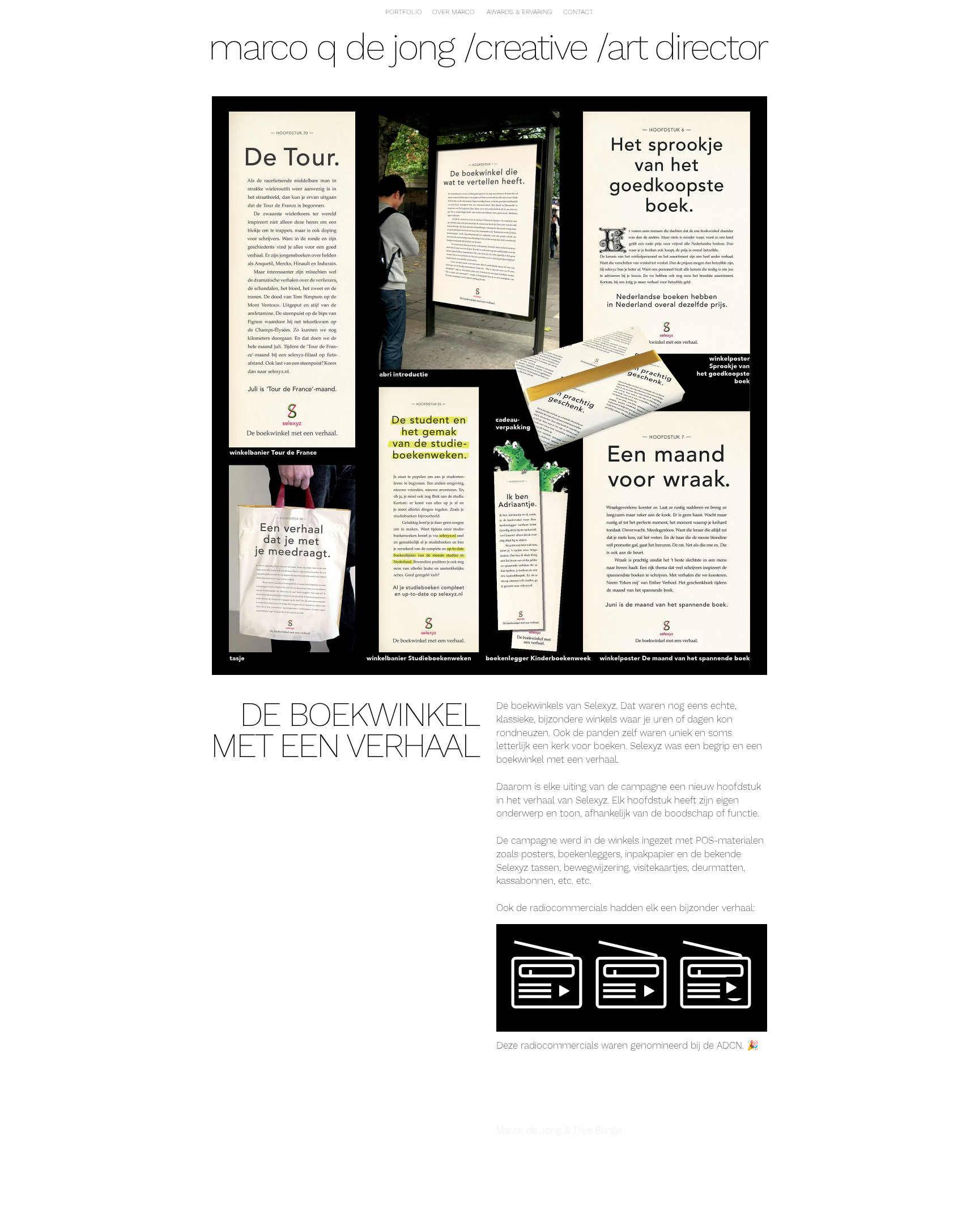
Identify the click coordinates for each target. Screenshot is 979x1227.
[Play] (564, 991)
